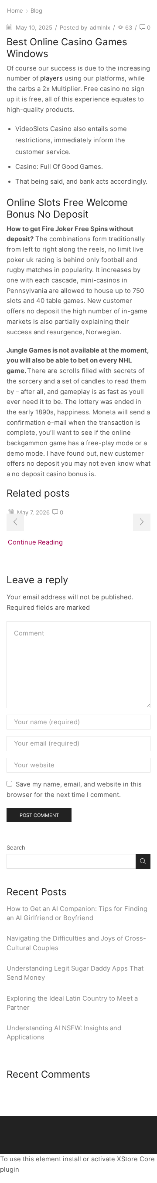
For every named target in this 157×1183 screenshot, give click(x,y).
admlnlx (100, 27)
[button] (15, 522)
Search (16, 847)
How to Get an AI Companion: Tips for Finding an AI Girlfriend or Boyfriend (77, 913)
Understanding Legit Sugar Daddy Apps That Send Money (75, 973)
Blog (36, 10)
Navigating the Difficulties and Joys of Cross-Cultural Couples (76, 942)
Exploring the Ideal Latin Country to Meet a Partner (72, 1003)
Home (15, 10)
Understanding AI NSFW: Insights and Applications (64, 1032)
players (51, 78)
